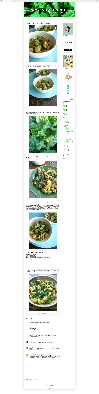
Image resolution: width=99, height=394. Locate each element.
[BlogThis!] (42, 313)
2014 (65, 114)
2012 (65, 117)
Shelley (30, 347)
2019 (65, 108)
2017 (65, 110)
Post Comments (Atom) (33, 379)
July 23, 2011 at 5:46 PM (37, 327)
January (66, 150)
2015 (65, 113)
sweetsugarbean (31, 313)
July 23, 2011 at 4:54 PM (35, 321)
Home (43, 377)
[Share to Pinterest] (45, 313)
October (66, 122)
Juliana (30, 334)
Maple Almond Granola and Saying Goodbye (68, 135)
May (66, 145)
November (67, 121)
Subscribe (68, 49)
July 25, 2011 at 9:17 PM (35, 341)
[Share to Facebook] (44, 313)
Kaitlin (30, 341)
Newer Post (28, 377)
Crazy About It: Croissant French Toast (69, 142)
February (66, 149)
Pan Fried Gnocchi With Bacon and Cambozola (69, 131)
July (66, 126)
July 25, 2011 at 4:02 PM (35, 334)
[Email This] (41, 313)
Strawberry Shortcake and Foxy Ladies (68, 137)
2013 (65, 116)
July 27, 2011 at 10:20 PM (40, 354)
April (66, 146)
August (66, 125)
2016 (65, 112)
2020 (65, 106)
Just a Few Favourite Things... (68, 140)
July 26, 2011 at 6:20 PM (35, 347)
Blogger (51, 385)
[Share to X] (43, 313)
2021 (65, 105)
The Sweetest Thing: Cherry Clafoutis (68, 133)
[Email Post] (39, 313)
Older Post (58, 377)
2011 (65, 118)
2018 (65, 109)
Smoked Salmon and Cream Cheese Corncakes (68, 128)
